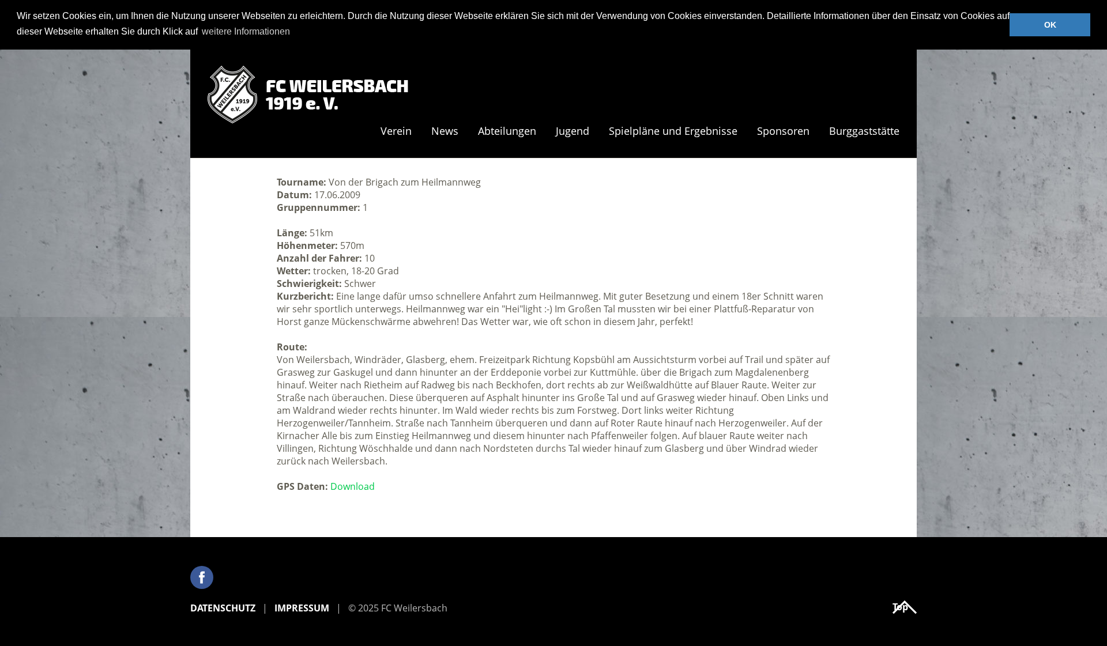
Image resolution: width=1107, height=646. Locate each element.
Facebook (201, 577)
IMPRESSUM (301, 608)
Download (352, 486)
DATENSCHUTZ (222, 608)
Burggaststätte (864, 132)
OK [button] (1050, 24)
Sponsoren (783, 132)
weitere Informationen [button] (246, 31)
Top (900, 606)
